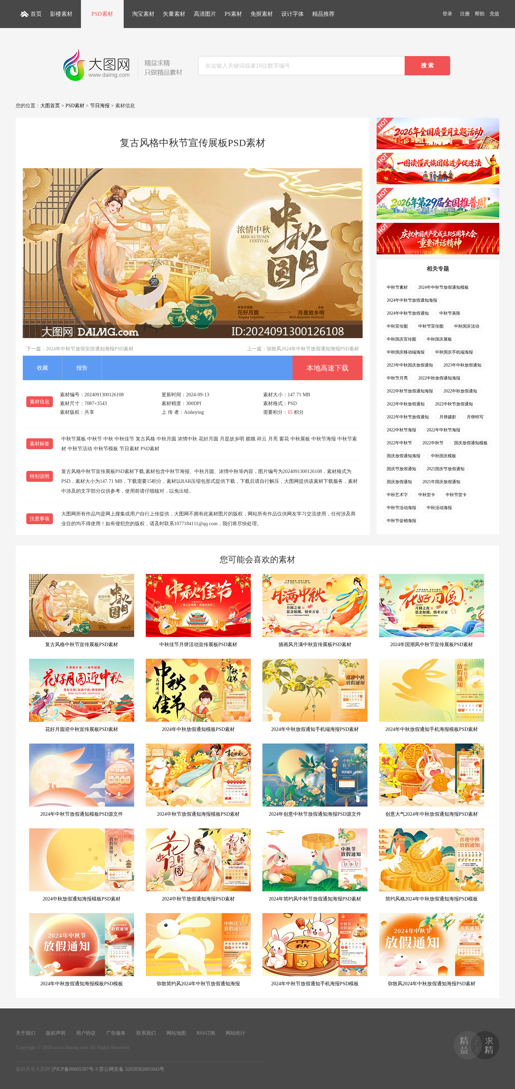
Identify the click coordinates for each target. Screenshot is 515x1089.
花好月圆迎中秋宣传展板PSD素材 (81, 729)
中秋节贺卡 (456, 494)
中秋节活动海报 (401, 507)
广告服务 (116, 1033)
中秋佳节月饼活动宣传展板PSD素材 (198, 644)
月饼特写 (475, 417)
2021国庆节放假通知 (446, 468)
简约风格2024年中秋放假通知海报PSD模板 (431, 899)
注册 (465, 13)
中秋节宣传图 (431, 326)
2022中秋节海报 (401, 429)
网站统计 (235, 1033)
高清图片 (205, 14)
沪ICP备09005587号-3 (75, 1069)
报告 (82, 368)
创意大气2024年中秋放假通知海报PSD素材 (431, 814)
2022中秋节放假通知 (454, 404)
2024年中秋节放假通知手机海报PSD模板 (315, 983)
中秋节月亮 (397, 378)
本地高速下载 (328, 368)
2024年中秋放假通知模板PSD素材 (198, 729)
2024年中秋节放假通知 (408, 313)
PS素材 (233, 14)
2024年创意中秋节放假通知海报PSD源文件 (315, 814)
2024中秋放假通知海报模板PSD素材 (82, 899)
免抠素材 (261, 14)
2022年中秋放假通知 (406, 404)
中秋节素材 (397, 287)
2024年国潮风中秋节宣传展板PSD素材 (431, 644)
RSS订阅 (206, 1033)
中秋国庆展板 (439, 339)
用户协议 (86, 1033)
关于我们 (25, 1033)
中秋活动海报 (439, 507)
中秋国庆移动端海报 (406, 352)
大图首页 (50, 105)
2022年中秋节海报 (443, 429)
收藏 (42, 368)
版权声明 (56, 1033)
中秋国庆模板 (443, 455)
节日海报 (100, 105)
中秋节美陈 (449, 313)
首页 (36, 14)
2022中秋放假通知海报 (439, 378)
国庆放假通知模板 (471, 442)
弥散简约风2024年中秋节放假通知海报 (198, 983)
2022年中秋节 (399, 442)
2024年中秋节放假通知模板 (443, 287)
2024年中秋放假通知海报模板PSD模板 (81, 983)
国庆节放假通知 (401, 468)
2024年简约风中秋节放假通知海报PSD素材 (315, 899)
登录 (447, 13)
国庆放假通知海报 (403, 455)
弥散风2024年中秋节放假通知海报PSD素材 (313, 348)
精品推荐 (323, 14)
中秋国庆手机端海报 (454, 352)
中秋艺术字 (397, 494)
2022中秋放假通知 (460, 391)
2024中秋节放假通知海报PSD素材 (198, 899)
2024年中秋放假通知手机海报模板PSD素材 (431, 729)
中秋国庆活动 (466, 326)
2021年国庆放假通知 (441, 481)
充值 (494, 13)
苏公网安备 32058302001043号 (131, 1069)
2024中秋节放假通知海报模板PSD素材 (198, 814)
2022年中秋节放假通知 (408, 417)
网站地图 (176, 1033)
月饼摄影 (447, 417)
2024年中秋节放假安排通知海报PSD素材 (89, 348)
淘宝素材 (143, 14)
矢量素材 (174, 14)
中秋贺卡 (426, 494)
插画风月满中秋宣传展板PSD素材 (315, 644)
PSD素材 (102, 14)
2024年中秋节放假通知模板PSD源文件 (81, 814)
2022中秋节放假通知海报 (410, 391)
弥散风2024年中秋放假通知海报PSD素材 (431, 983)
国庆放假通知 (399, 481)
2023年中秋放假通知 (462, 365)
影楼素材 (61, 14)
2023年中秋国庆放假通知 (410, 365)
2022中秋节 (433, 442)
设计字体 (292, 14)
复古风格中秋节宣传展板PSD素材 (81, 644)
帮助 (480, 13)
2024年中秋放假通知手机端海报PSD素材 (315, 729)
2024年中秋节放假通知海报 (412, 300)
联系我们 (146, 1033)
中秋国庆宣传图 (401, 339)
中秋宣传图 (397, 326)
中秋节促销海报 (401, 520)
